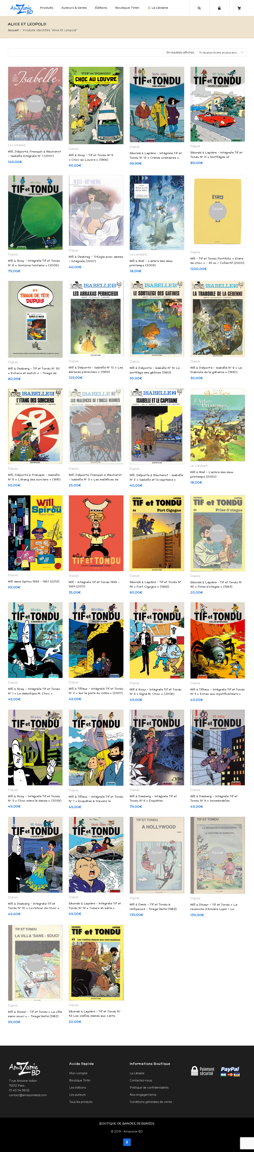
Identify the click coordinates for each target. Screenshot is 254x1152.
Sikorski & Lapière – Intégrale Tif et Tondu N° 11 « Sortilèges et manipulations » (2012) (216, 157)
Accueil (13, 30)
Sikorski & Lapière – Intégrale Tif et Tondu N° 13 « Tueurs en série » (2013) (95, 907)
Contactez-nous (141, 1080)
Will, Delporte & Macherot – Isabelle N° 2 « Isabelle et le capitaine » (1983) (156, 479)
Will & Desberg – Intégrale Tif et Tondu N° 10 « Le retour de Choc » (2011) (33, 908)
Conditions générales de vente (151, 1102)
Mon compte (78, 1073)
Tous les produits (80, 1102)
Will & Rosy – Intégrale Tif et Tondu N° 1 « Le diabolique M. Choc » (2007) (34, 693)
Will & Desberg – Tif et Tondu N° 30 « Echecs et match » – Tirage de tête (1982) (34, 373)
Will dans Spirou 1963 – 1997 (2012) (34, 581)
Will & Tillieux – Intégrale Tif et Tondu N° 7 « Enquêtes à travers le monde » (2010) (96, 801)
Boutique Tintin (127, 8)
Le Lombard (16, 145)
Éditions (101, 8)
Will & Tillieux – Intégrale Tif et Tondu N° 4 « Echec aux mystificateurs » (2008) (217, 693)
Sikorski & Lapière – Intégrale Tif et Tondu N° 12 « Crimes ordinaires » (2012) (156, 157)
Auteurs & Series (74, 8)
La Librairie (159, 8)
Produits (46, 8)
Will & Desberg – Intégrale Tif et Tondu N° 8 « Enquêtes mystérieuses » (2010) (153, 800)
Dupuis (73, 149)
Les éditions (77, 1087)
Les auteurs (77, 1095)
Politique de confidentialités (149, 1087)
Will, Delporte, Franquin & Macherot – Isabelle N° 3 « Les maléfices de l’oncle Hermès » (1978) (95, 479)
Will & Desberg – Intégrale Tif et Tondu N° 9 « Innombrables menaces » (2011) (214, 800)
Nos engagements (143, 1095)
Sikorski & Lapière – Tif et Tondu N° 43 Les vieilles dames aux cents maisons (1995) (94, 1015)
